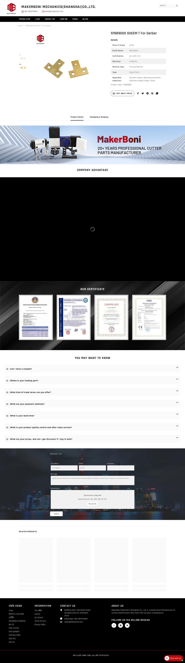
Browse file (92, 504)
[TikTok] (120, 625)
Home (20, 25)
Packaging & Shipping (99, 117)
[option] (67, 67)
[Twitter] (143, 93)
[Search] (169, 6)
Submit (56, 514)
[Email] (152, 93)
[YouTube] (127, 625)
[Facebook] (138, 93)
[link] (92, 145)
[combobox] (167, 5)
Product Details (77, 117)
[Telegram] (147, 93)
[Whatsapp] (157, 93)
